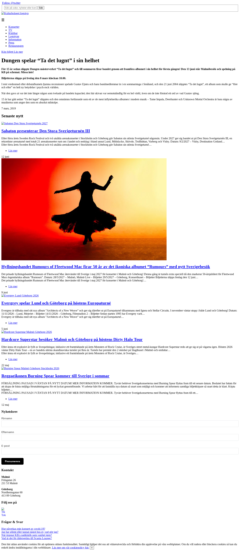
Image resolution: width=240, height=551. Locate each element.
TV (10, 29)
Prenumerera (12, 461)
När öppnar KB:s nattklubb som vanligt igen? (26, 535)
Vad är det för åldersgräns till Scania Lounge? (26, 538)
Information (14, 39)
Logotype (13, 36)
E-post (5, 445)
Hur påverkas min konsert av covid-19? (23, 528)
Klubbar (13, 33)
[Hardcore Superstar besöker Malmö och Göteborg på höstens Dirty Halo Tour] (26, 331)
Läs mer (18, 51)
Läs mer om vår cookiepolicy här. (70, 547)
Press (11, 42)
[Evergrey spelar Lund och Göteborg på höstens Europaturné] (20, 295)
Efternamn (7, 432)
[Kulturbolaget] (15, 13)
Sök (41, 8)
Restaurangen (16, 45)
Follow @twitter (11, 2)
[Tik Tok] (3, 515)
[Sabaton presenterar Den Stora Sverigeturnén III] (24, 123)
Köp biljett (7, 51)
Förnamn (6, 418)
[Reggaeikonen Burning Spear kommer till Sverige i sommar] (30, 368)
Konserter (13, 26)
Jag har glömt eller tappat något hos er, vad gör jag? (29, 531)
